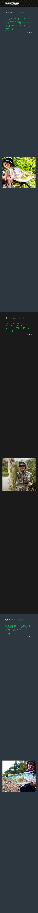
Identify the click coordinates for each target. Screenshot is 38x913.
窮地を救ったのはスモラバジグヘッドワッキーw (18, 630)
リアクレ (15, 12)
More (28, 32)
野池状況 (21, 12)
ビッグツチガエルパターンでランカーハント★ (18, 328)
